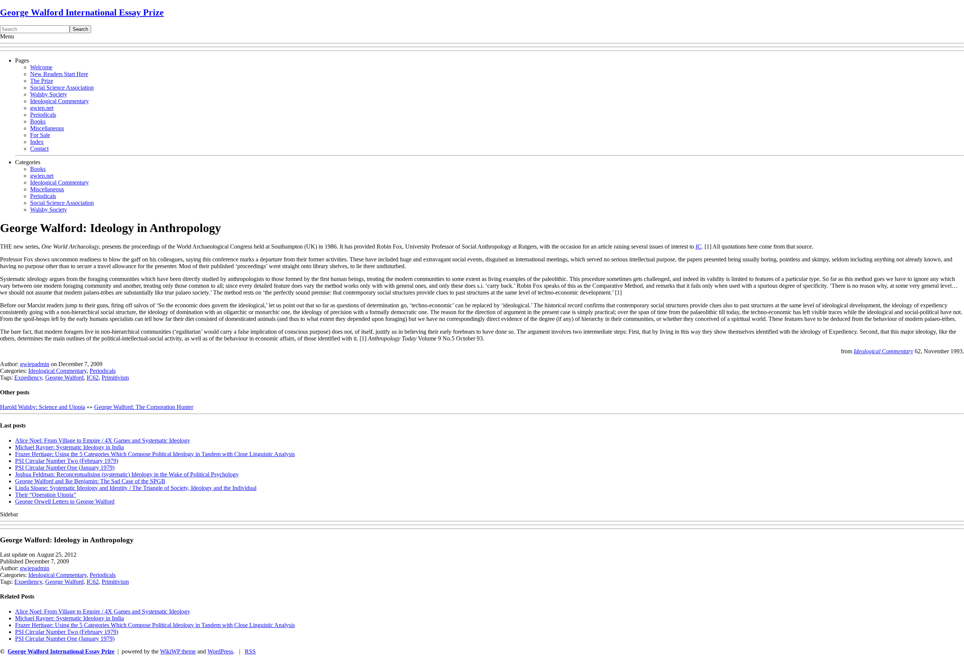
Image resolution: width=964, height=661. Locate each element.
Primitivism (115, 377)
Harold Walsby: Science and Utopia (42, 407)
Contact (39, 148)
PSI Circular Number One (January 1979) (64, 467)
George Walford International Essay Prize (82, 12)
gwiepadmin (34, 364)
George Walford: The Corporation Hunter (143, 407)
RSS (250, 651)
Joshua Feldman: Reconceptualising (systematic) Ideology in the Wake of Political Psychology (127, 474)
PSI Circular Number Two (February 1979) (66, 461)
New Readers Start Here (59, 74)
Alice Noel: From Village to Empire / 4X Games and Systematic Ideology (102, 440)
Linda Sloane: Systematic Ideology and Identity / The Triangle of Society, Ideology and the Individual (135, 488)
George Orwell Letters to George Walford (64, 501)
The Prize (41, 81)
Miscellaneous (47, 128)
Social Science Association (62, 87)
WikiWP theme (178, 651)
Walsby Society (48, 94)
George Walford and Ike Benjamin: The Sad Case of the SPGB (90, 481)
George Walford (64, 377)
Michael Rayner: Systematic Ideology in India (69, 447)
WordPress (220, 651)
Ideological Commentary (59, 101)
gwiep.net (41, 108)
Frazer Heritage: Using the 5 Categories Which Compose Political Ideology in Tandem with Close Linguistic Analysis (155, 454)
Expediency (28, 377)
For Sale (40, 135)
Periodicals (43, 114)
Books (38, 121)
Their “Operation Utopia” (45, 495)
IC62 (93, 377)
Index (37, 142)
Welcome (41, 67)
